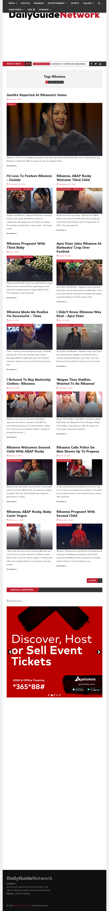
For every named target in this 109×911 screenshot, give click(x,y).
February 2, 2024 (65, 388)
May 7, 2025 (13, 252)
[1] (49, 695)
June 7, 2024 (14, 320)
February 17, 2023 (16, 520)
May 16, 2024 (63, 320)
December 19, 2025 (17, 184)
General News (42, 64)
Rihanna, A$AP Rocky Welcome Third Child (73, 178)
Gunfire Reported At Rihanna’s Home (37, 95)
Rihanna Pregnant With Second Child (75, 514)
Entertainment (56, 3)
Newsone (28, 189)
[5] (60, 695)
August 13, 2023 (15, 456)
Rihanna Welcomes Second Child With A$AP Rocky (28, 449)
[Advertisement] (54, 41)
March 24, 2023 (64, 456)
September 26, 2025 (66, 184)
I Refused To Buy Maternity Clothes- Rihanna (29, 382)
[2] (52, 695)
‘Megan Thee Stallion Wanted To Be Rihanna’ (75, 382)
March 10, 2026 (15, 99)
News (12, 3)
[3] (54, 695)
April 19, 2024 (14, 388)
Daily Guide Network (22, 905)
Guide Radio (15, 9)
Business (39, 3)
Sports (75, 3)
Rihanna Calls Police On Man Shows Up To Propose (77, 449)
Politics (25, 3)
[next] (99, 652)
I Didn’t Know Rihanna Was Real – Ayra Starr (78, 314)
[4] (57, 695)
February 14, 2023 (65, 520)
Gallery (87, 3)
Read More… (12, 166)
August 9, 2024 (64, 256)
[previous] (10, 652)
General (11, 104)
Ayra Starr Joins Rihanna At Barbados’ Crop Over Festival (78, 247)
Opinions (44, 9)
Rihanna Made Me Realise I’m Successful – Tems (27, 314)
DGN (30, 9)
